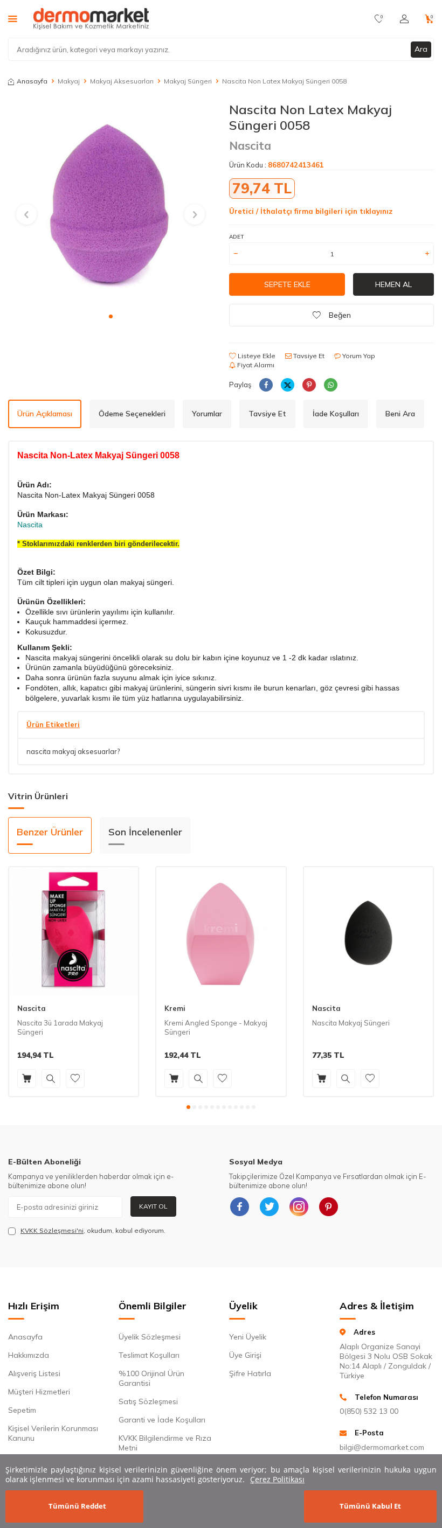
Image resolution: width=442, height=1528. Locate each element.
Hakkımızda (28, 1355)
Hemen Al (393, 284)
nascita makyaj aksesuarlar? (73, 751)
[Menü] (12, 18)
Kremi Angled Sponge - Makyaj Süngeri (215, 1027)
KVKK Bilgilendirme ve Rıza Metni (165, 1443)
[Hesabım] (404, 19)
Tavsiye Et (308, 356)
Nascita (250, 145)
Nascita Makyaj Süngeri (351, 1022)
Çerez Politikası (277, 1479)
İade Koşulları (336, 413)
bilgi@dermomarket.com (382, 1447)
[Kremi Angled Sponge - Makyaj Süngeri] (220, 931)
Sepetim (22, 1410)
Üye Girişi (245, 1355)
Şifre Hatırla (250, 1373)
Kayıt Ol (153, 1206)
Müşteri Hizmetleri (39, 1392)
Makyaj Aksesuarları (122, 81)
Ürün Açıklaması (44, 413)
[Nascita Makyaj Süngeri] (368, 931)
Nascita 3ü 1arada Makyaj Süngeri (60, 1027)
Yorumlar (207, 413)
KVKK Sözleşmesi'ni (52, 1230)
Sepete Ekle (287, 284)
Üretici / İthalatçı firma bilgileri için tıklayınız (310, 211)
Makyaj (69, 81)
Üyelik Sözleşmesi (150, 1337)
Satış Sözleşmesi (148, 1401)
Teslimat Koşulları (149, 1355)
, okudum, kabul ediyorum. (92, 1230)
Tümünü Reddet (77, 1506)
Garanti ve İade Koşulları (162, 1420)
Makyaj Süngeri (188, 81)
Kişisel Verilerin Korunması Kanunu (53, 1433)
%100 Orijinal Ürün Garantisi (151, 1378)
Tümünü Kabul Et (370, 1506)
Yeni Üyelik (247, 1337)
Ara (421, 49)
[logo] (91, 19)
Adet (236, 236)
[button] (111, 316)
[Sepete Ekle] (26, 1078)
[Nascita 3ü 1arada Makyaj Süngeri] (73, 931)
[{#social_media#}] (240, 1207)
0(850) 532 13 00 (369, 1411)
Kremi (174, 1008)
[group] (110, 204)
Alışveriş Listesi (34, 1373)
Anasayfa (32, 81)
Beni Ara (400, 413)
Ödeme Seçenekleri (132, 413)
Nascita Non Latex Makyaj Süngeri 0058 (284, 81)
